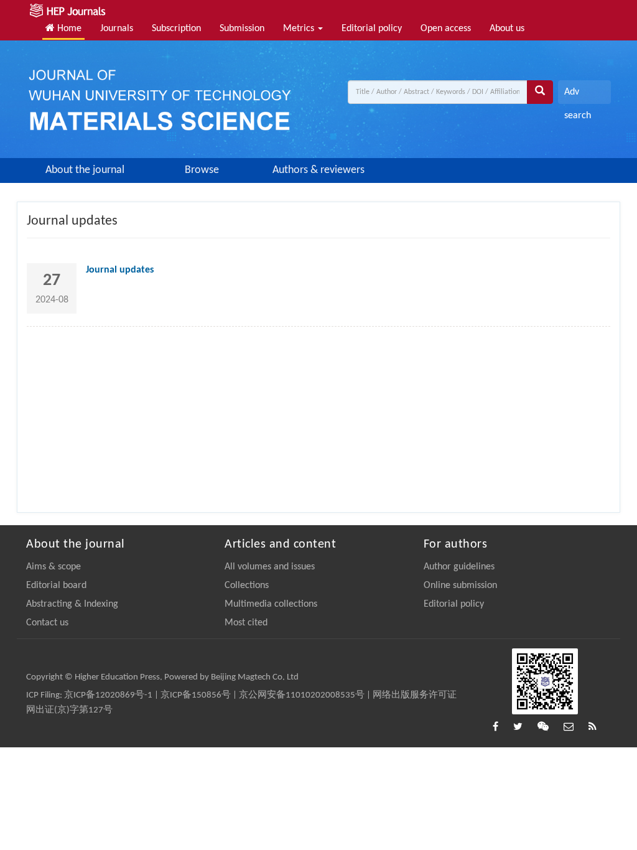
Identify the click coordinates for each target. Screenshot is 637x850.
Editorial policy (372, 29)
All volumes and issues (270, 567)
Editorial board (56, 586)
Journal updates (120, 270)
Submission (242, 29)
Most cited (246, 623)
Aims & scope (53, 567)
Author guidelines (459, 567)
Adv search (577, 95)
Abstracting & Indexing (72, 604)
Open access (446, 29)
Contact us (47, 623)
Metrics (300, 29)
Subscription (176, 29)
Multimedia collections (271, 604)
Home (68, 29)
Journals (116, 29)
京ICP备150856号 (195, 695)
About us (507, 29)
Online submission (460, 586)
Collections (247, 586)
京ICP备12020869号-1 (108, 695)
